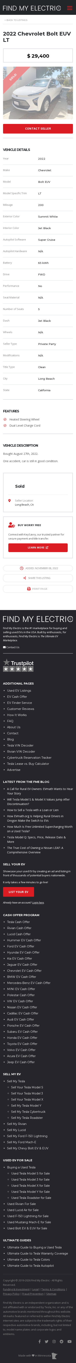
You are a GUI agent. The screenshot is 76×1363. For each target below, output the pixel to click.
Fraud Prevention (33, 1294)
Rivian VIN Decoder (21, 751)
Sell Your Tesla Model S (27, 1087)
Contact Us (12, 647)
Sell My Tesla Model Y (26, 1105)
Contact (12, 733)
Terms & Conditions (53, 1289)
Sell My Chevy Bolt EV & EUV (27, 1148)
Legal (35, 1289)
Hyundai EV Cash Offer (23, 952)
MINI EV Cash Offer (21, 989)
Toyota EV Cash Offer (22, 1044)
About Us (13, 727)
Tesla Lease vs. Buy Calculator (28, 764)
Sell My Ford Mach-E (21, 1142)
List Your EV (18, 892)
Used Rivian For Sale (21, 1204)
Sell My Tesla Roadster (27, 1118)
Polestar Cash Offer (21, 995)
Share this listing (39, 578)
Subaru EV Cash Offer (22, 1032)
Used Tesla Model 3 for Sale (30, 1179)
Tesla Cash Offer (18, 922)
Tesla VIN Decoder (20, 745)
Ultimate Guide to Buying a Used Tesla (34, 1247)
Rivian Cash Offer (19, 928)
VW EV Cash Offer (20, 1001)
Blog (10, 739)
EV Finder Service (19, 703)
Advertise (13, 770)
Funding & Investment (16, 1289)
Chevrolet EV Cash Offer (24, 971)
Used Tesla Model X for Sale (30, 1185)
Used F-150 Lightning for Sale (28, 1216)
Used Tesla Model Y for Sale (30, 1192)
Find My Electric (12, 628)
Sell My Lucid (16, 1130)
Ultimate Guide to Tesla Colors (28, 1259)
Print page (39, 588)
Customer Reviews (20, 709)
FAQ (10, 721)
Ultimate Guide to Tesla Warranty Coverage (37, 1253)
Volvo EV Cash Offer (21, 1050)
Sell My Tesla (16, 1081)
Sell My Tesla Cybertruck (28, 1112)
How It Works (17, 715)
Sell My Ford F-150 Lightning (27, 1136)
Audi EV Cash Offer (20, 1019)
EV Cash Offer (17, 697)
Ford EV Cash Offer (20, 946)
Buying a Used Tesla (21, 1167)
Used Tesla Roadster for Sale (31, 1198)
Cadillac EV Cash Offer (22, 1013)
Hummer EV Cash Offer (24, 940)
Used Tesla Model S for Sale (30, 1173)
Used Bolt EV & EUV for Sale (27, 1228)
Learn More (36, 547)
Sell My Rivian (17, 1124)
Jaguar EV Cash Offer (22, 964)
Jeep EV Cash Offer (21, 1062)
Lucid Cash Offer (19, 934)
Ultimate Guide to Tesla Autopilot (30, 1266)
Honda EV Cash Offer (22, 1038)
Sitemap (51, 1294)
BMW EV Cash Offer (21, 977)
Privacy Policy (11, 1294)
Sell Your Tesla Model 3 (27, 1093)
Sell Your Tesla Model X (27, 1099)
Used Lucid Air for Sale (23, 1210)
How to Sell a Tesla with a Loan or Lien (33, 810)
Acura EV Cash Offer (21, 1056)
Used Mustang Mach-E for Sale (29, 1222)
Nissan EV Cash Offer (22, 1007)
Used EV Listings (19, 690)
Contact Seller (38, 128)
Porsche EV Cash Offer (23, 1025)
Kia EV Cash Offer (19, 958)
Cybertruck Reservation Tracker (29, 758)
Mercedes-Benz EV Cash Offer (28, 983)
